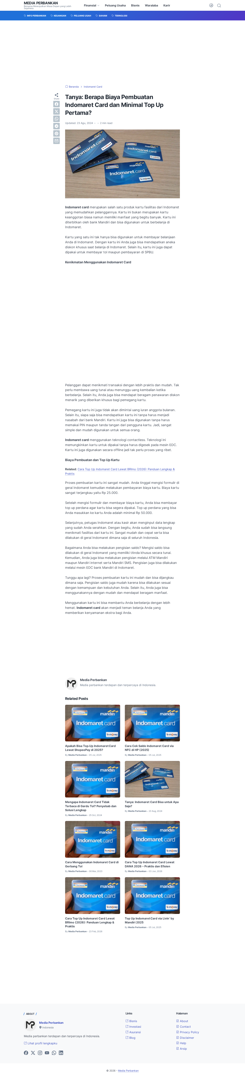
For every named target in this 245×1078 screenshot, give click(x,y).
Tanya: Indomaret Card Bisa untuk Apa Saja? (152, 804)
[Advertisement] (122, 53)
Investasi (134, 1026)
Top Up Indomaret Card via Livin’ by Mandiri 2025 (149, 920)
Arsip (183, 1048)
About (183, 1021)
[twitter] (56, 111)
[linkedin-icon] (61, 1053)
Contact (185, 1026)
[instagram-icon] (40, 1053)
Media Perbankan (41, 3)
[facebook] (56, 104)
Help (182, 1043)
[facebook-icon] (26, 1053)
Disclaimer (186, 1037)
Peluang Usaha (115, 5)
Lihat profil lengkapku (42, 1043)
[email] (56, 141)
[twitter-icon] (33, 1053)
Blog (131, 1037)
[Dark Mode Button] (211, 5)
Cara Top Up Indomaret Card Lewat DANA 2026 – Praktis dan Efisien (149, 864)
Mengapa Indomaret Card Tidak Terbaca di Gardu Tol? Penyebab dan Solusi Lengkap (90, 806)
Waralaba (151, 5)
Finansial (90, 5)
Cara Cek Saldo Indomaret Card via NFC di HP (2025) (149, 748)
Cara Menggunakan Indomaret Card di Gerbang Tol (92, 864)
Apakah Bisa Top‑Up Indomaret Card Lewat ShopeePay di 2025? (90, 748)
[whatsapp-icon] (54, 1053)
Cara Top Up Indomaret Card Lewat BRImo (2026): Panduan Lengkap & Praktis (90, 922)
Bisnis (135, 5)
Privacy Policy (189, 1032)
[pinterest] (56, 133)
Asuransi (134, 1032)
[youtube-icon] (47, 1053)
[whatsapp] (56, 119)
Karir (166, 5)
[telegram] (56, 126)
